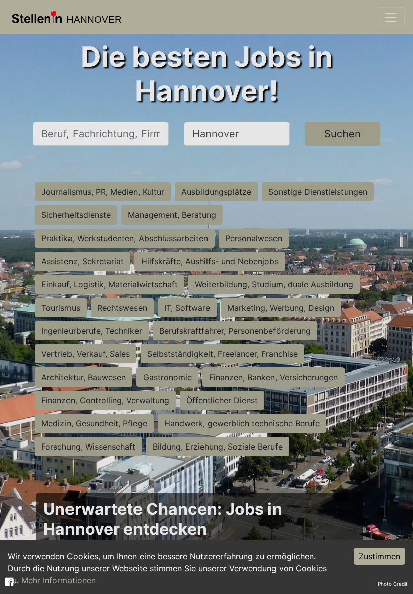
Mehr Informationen (58, 580)
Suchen (342, 134)
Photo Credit (393, 584)
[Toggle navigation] (391, 17)
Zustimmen (379, 556)
